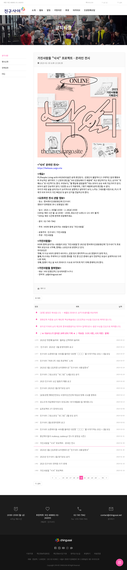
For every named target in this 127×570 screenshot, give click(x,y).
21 (85, 478)
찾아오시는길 (75, 553)
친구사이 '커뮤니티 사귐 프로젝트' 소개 (56, 360)
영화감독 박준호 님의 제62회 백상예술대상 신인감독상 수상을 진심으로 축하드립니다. (76, 319)
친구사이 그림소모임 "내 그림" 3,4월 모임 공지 (59, 374)
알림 (48, 10)
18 (74, 478)
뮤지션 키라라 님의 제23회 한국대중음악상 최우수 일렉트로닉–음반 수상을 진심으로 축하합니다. (80, 326)
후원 (67, 10)
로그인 (105, 2)
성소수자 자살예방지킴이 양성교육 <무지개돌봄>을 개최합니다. (66, 401)
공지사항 (70, 34)
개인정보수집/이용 (60, 553)
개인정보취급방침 (43, 553)
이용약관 (29, 553)
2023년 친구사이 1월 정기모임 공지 (55, 456)
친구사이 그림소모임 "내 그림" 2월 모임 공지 (59, 415)
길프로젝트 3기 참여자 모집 (51, 408)
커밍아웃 (58, 10)
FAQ (3, 74)
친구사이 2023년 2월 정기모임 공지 (55, 388)
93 (103, 478)
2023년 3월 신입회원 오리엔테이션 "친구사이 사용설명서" (64, 367)
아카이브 (76, 10)
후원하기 (87, 553)
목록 (38, 298)
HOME (55, 34)
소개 (34, 10)
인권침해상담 (89, 10)
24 (95, 478)
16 (67, 478)
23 (92, 478)
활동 (41, 10)
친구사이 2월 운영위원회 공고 (52, 422)
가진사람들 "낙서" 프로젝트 (51, 470)
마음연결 (97, 553)
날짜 (120, 306)
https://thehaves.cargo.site (49, 168)
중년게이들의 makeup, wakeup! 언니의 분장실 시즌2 (63, 436)
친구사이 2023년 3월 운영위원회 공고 (56, 346)
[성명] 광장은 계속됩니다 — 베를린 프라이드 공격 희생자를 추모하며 (69, 312)
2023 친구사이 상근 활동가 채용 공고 (55, 381)
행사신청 (5, 61)
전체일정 (5, 67)
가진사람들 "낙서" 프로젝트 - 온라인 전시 (57, 443)
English (90, 2)
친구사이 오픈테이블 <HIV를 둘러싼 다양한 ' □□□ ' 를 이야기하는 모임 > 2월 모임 (75, 429)
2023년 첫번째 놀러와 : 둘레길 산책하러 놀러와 (59, 340)
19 (78, 478)
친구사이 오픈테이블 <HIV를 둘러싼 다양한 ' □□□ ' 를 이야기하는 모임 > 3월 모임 (75, 353)
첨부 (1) (43, 288)
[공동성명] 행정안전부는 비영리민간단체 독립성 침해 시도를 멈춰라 (68, 394)
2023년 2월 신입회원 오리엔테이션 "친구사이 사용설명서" (64, 449)
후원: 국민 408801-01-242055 (13, 2)
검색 (120, 2)
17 (70, 478)
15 (63, 478)
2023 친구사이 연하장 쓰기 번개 (53, 463)
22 (88, 478)
